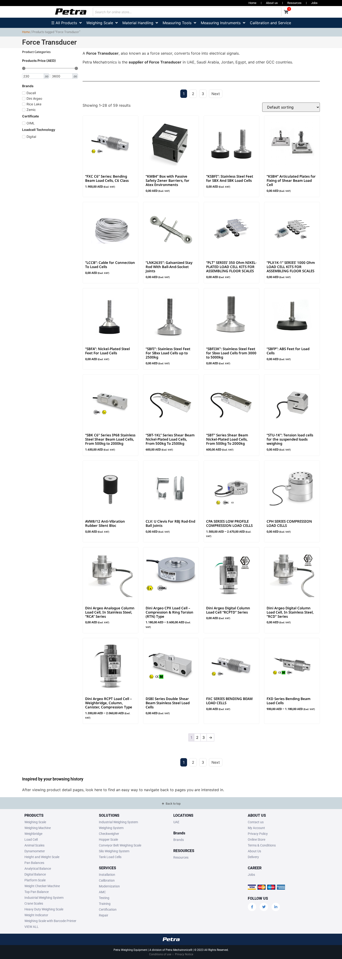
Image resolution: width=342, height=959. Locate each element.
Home (252, 3)
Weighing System (111, 828)
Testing (104, 898)
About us (272, 3)
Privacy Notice (184, 954)
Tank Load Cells (110, 857)
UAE (176, 822)
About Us (254, 851)
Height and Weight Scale (41, 857)
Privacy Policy (258, 834)
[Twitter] (264, 907)
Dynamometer (34, 851)
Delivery (253, 857)
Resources (294, 3)
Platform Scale (35, 880)
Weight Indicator (36, 915)
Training (105, 904)
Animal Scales (34, 845)
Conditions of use (160, 954)
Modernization (109, 886)
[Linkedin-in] (276, 907)
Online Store (256, 839)
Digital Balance (35, 874)
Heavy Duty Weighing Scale (43, 909)
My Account (256, 828)
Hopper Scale (108, 839)
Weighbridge (33, 834)
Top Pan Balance (36, 892)
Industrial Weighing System (44, 897)
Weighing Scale (35, 822)
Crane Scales (33, 903)
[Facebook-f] (252, 907)
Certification (108, 909)
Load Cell (31, 839)
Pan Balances (34, 863)
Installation (107, 874)
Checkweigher (109, 834)
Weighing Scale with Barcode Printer (50, 921)
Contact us (256, 822)
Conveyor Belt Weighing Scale (120, 845)
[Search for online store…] (187, 12)
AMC (102, 892)
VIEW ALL (31, 927)
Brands (178, 840)
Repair (103, 915)
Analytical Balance (37, 868)
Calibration (107, 880)
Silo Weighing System (114, 851)
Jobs (314, 3)
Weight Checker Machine (42, 886)
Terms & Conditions (262, 845)
